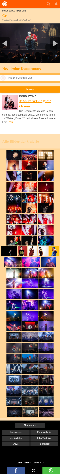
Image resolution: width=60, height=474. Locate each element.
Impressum (16, 432)
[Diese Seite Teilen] (16, 470)
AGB (16, 444)
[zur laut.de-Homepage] (4, 4)
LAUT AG (38, 462)
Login (56, 4)
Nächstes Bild (30, 43)
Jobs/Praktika (44, 438)
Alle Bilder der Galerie (20, 141)
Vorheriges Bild (10, 43)
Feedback (44, 444)
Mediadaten (16, 438)
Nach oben (30, 425)
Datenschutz (44, 432)
